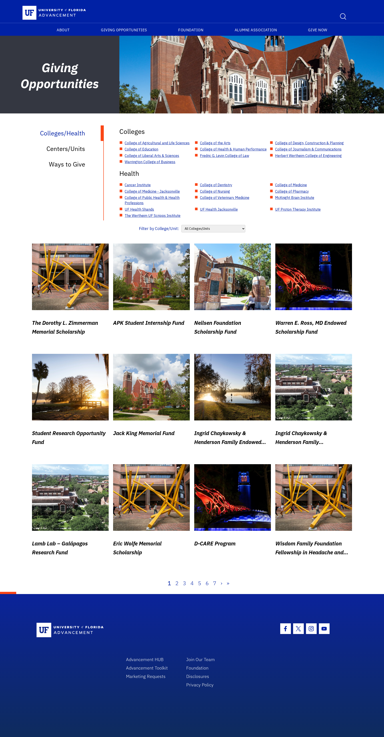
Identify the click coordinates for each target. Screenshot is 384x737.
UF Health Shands (139, 209)
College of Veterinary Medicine (224, 197)
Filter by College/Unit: (159, 228)
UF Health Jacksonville (219, 209)
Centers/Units (65, 149)
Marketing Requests (146, 676)
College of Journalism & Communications (308, 149)
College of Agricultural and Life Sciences (157, 143)
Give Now (317, 30)
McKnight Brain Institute (294, 197)
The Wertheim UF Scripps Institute (152, 215)
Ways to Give (67, 164)
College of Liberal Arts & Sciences (152, 155)
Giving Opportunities (124, 30)
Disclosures (197, 676)
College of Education (141, 149)
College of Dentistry (216, 185)
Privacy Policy (200, 685)
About (63, 30)
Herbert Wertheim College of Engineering (308, 155)
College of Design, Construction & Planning (309, 143)
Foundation (190, 30)
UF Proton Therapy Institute (298, 209)
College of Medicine (291, 185)
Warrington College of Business (150, 162)
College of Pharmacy (292, 191)
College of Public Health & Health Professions (152, 200)
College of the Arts (215, 143)
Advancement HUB (145, 659)
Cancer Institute (138, 185)
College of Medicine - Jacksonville (152, 191)
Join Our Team (200, 659)
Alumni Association (256, 30)
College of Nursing (215, 191)
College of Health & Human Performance (233, 149)
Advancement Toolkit (147, 668)
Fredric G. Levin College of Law (224, 155)
